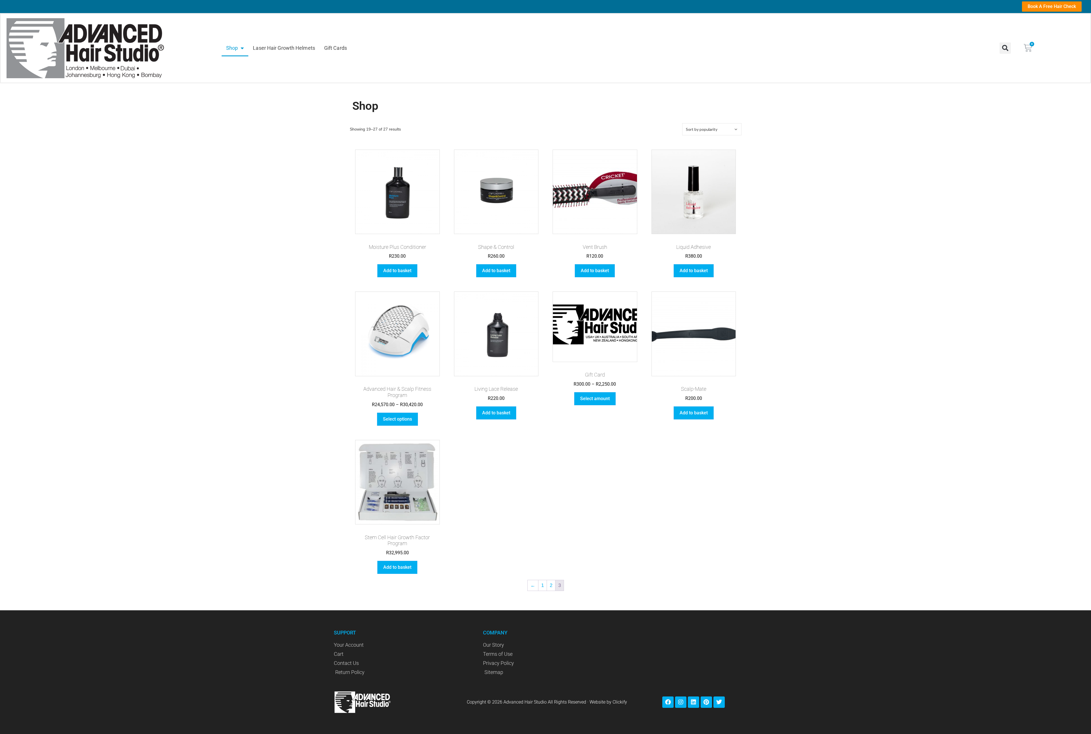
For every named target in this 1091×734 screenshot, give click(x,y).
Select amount (595, 398)
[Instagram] (680, 702)
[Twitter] (719, 702)
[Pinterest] (706, 702)
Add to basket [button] (397, 270)
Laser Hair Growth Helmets (284, 48)
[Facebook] (668, 702)
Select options (397, 419)
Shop (232, 48)
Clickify (620, 702)
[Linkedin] (693, 702)
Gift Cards (335, 48)
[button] (1005, 48)
